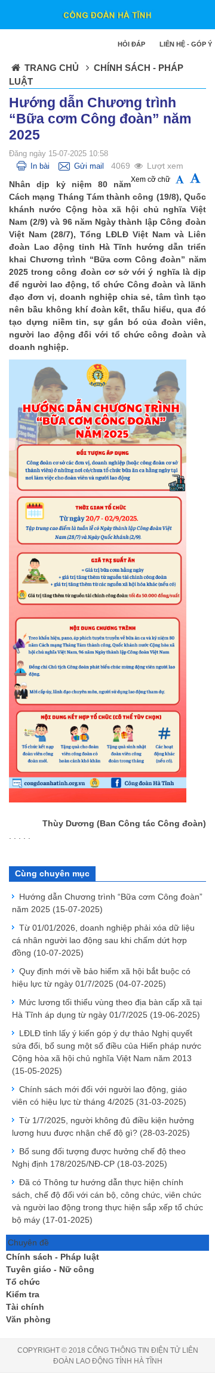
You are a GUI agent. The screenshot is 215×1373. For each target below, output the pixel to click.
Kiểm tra (22, 1294)
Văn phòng (28, 1319)
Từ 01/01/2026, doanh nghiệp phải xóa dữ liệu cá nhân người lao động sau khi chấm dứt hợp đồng (103, 940)
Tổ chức (23, 1282)
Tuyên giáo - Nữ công (50, 1269)
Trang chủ (51, 68)
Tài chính (25, 1307)
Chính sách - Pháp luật (52, 1257)
